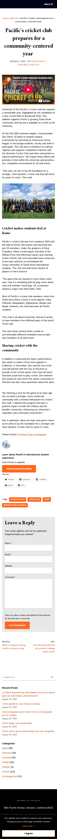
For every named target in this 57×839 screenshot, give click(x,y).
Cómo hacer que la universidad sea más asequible (28, 731)
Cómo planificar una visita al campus (21, 704)
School (5, 771)
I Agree (28, 833)
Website (8, 566)
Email (8, 554)
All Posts (14, 18)
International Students (14, 505)
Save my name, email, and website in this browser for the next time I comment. (27, 617)
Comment (10, 577)
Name (8, 543)
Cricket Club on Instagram (32, 434)
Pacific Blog (37, 61)
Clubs (47, 499)
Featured (23, 65)
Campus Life (34, 499)
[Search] (52, 677)
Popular (6, 767)
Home (6, 18)
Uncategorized (9, 776)
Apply (5, 748)
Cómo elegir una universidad (17, 723)
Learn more (27, 826)
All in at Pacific (17, 499)
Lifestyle (34, 65)
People (5, 762)
